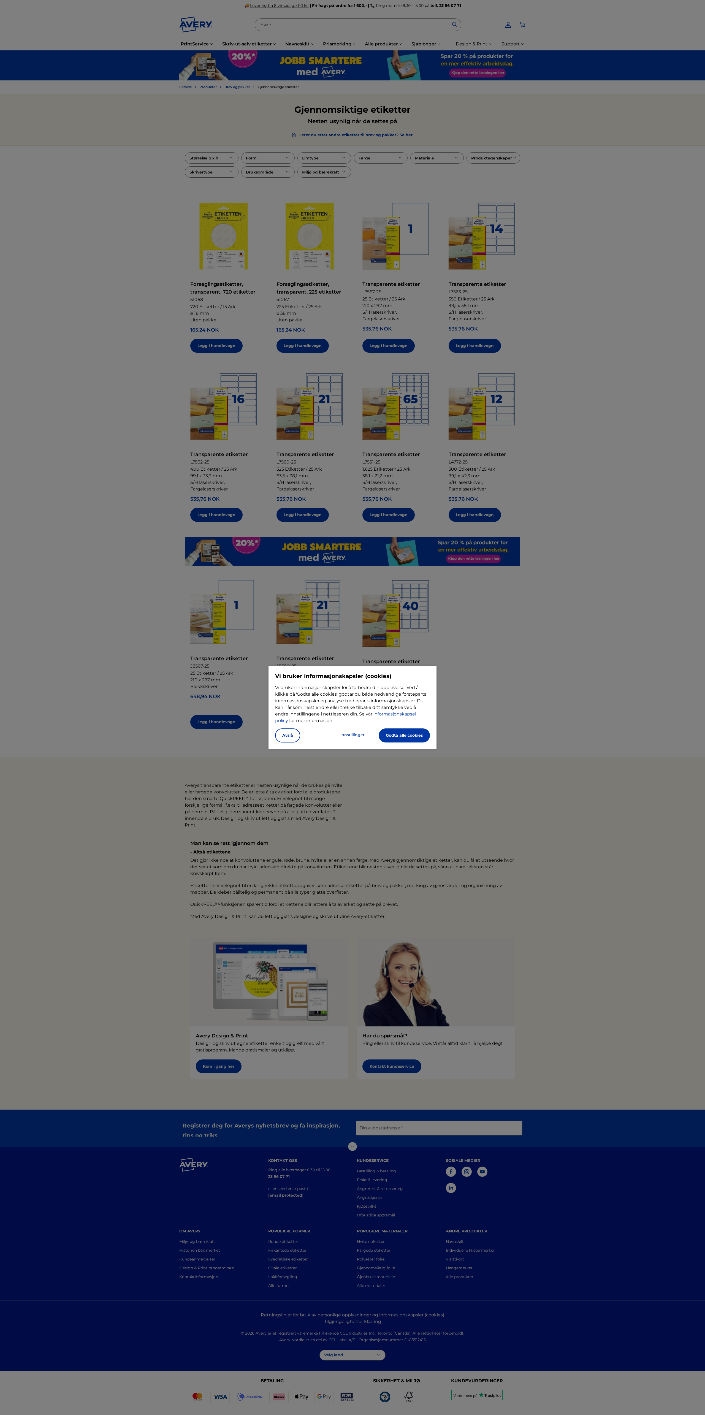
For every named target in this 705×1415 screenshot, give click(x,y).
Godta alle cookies (404, 735)
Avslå (287, 735)
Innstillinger (352, 734)
